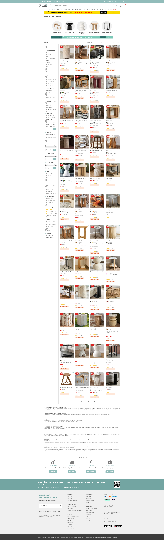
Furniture (64, 17)
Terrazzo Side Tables (82, 33)
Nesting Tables (57, 32)
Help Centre (88, 496)
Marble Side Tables (107, 32)
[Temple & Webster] (43, 6)
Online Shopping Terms (91, 518)
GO (54, 128)
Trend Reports (70, 518)
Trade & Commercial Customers (74, 510)
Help (124, 1)
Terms (58, 514)
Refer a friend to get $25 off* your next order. (51, 1)
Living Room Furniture (72, 17)
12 (115, 42)
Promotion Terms (90, 512)
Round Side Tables (69, 32)
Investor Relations (71, 528)
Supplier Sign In (70, 508)
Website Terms (89, 516)
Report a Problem (90, 500)
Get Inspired (91, 471)
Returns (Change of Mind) (91, 508)
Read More (110, 471)
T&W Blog (69, 524)
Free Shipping (89, 510)
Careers (69, 520)
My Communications (72, 500)
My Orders (69, 498)
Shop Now (53, 471)
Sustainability (70, 522)
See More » (47, 230)
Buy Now (71, 471)
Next (118, 42)
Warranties (88, 514)
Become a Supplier (71, 506)
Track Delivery (118, 1)
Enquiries (69, 526)
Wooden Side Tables (94, 32)
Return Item (88, 502)
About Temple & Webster (73, 516)
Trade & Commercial (108, 1)
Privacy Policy (49, 516)
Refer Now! (61, 1)
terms (77, 487)
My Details (69, 496)
